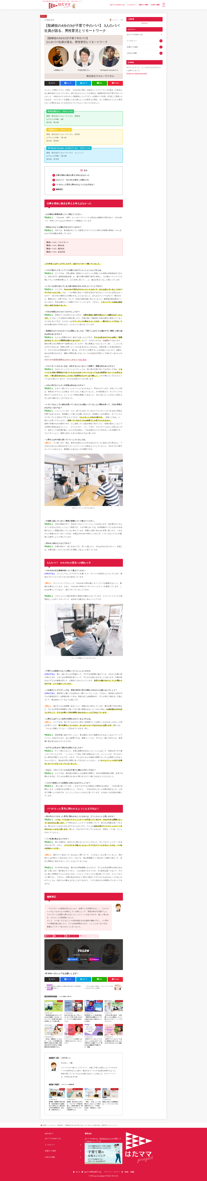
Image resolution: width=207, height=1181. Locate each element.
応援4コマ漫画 (143, 4)
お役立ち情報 (155, 4)
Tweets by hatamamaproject (136, 73)
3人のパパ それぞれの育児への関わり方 (71, 180)
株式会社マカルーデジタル (90, 936)
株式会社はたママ (106, 1139)
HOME (44, 1125)
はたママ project (99, 1176)
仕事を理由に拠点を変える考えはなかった (71, 175)
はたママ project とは (117, 4)
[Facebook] (72, 959)
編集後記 (58, 189)
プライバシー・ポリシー (112, 1172)
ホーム (78, 1172)
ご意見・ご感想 (129, 1172)
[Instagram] (94, 959)
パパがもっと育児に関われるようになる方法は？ (74, 184)
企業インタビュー (73, 936)
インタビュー (131, 4)
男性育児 (43, 16)
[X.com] (83, 959)
